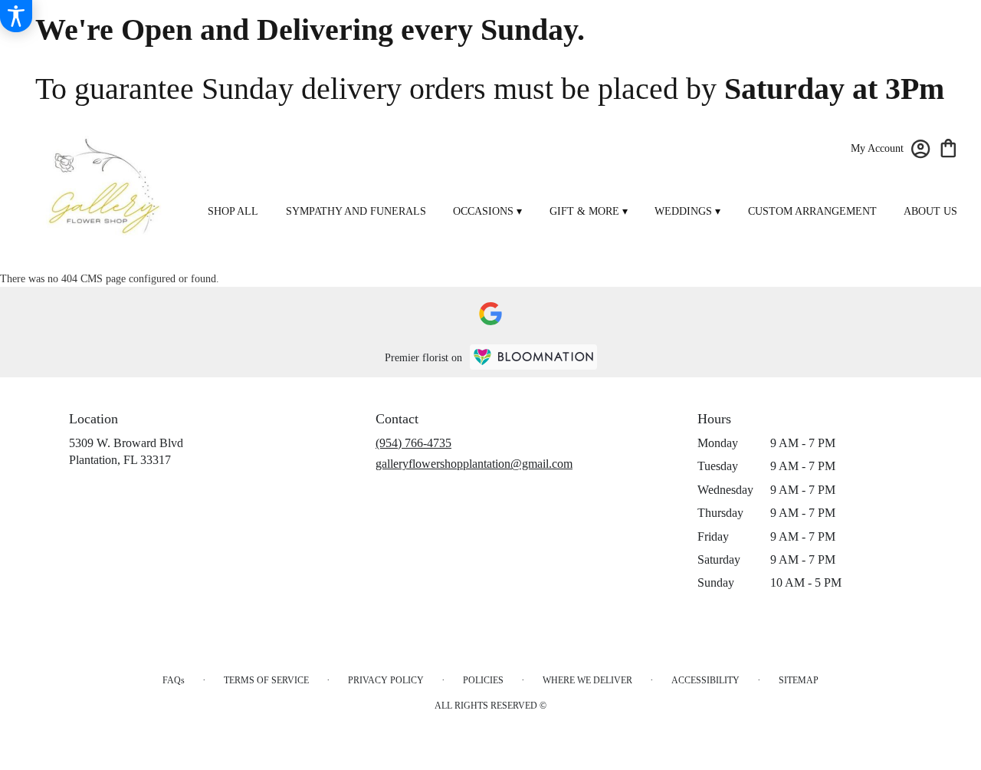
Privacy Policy (386, 680)
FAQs (173, 680)
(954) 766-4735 (413, 442)
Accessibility (705, 680)
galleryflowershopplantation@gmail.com (474, 463)
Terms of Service (266, 680)
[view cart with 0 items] (948, 146)
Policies (483, 680)
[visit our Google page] (490, 313)
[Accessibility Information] (16, 16)
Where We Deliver (587, 680)
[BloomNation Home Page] (533, 357)
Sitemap (799, 680)
